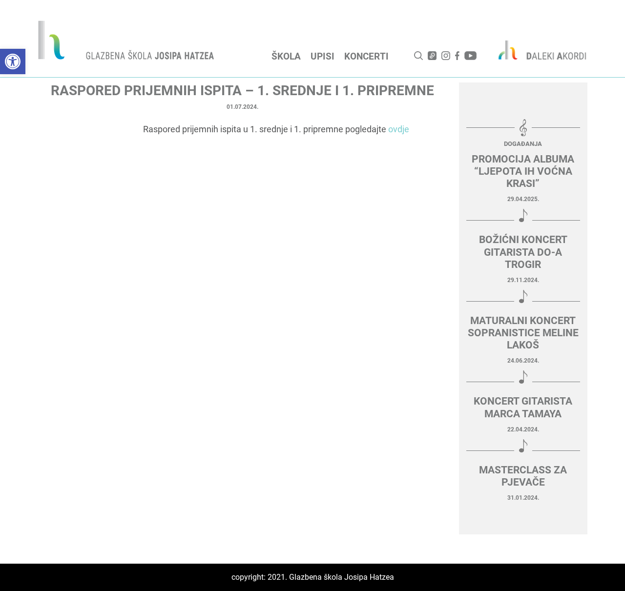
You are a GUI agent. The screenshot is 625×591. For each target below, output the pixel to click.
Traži (418, 55)
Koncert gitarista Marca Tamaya (523, 407)
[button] (12, 61)
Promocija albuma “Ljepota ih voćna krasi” (523, 171)
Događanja (523, 143)
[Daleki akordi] (537, 49)
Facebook (457, 55)
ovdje (398, 129)
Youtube (470, 55)
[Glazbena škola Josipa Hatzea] (127, 42)
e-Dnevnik (432, 55)
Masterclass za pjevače (523, 476)
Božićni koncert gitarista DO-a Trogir (523, 252)
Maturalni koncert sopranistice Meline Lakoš (523, 333)
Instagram (445, 55)
